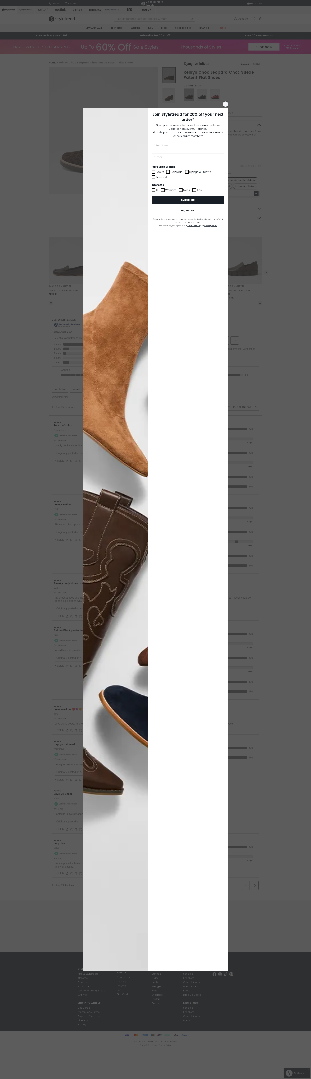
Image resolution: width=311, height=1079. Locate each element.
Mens (186, 190)
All (157, 190)
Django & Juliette (200, 172)
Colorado (176, 172)
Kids (199, 190)
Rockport (161, 177)
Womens (170, 190)
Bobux (160, 172)
